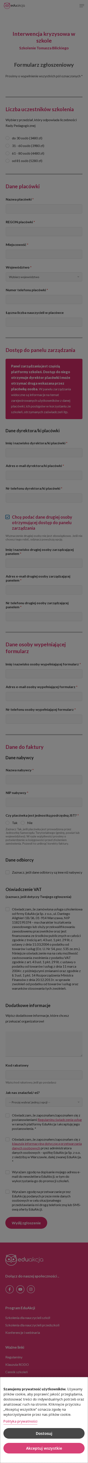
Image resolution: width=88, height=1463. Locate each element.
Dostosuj (44, 1433)
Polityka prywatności (20, 1421)
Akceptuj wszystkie (44, 1448)
